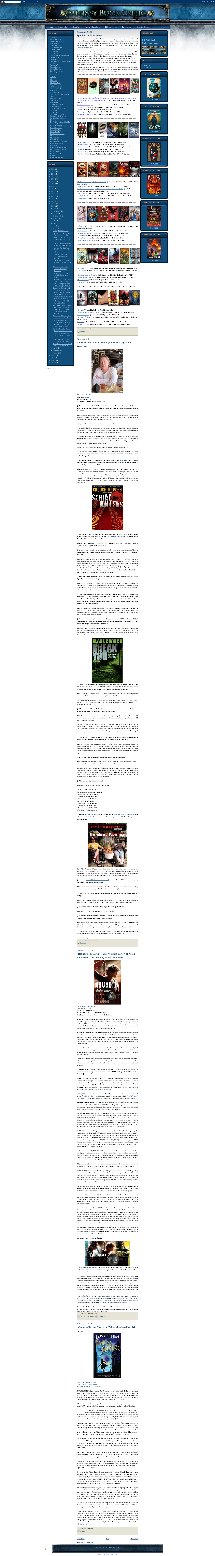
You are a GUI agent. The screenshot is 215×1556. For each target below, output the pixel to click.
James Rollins (121, 536)
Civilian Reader (55, 49)
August (55, 218)
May (54, 226)
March (55, 348)
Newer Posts (81, 1539)
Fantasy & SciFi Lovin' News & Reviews (60, 62)
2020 (52, 184)
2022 (52, 179)
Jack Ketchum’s (115, 619)
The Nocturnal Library (57, 134)
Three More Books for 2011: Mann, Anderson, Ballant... (62, 289)
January (55, 353)
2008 (52, 360)
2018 (52, 189)
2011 (52, 206)
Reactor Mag (54, 102)
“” (80, 107)
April (54, 228)
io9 (51, 79)
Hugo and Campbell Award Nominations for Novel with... (61, 250)
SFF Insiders (54, 112)
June (54, 223)
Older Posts (134, 1539)
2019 (52, 186)
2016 (52, 194)
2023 (52, 176)
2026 (52, 169)
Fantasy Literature (56, 69)
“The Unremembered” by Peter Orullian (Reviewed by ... (62, 335)
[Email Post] (98, 329)
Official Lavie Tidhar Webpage (86, 1382)
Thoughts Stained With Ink (58, 147)
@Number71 (54, 37)
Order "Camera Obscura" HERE (87, 1384)
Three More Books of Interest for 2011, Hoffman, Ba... (62, 345)
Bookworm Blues (55, 45)
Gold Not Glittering (56, 71)
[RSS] (45, 1549)
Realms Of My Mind (56, 104)
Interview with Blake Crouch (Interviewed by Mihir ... (62, 234)
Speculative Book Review (58, 116)
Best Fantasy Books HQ (57, 41)
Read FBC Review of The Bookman (88, 1386)
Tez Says (53, 120)
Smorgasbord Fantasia (57, 114)
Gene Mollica (108, 1089)
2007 (52, 363)
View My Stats (50, 368)
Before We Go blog (56, 39)
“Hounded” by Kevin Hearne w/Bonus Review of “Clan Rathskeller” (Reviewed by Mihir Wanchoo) (106, 955)
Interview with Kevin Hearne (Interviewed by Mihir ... (62, 280)
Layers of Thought (56, 87)
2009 (52, 358)
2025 (52, 171)
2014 (52, 199)
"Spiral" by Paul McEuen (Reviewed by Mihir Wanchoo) (61, 311)
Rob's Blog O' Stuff (56, 106)
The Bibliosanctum (56, 128)
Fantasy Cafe (54, 65)
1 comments (102, 1316)
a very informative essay (97, 619)
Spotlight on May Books (60, 231)
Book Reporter (54, 43)
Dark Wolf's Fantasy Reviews (59, 55)
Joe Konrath (89, 814)
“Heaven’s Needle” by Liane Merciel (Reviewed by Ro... (62, 293)
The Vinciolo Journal (56, 143)
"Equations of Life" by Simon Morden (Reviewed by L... (62, 298)
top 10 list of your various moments (97, 880)
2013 (52, 201)
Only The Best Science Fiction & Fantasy (60, 95)
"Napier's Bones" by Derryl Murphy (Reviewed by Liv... (62, 330)
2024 (52, 174)
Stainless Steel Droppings (58, 118)
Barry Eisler (111, 536)
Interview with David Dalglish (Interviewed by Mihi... (62, 325)
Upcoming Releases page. (85, 47)
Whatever (53, 155)
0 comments (83, 331)
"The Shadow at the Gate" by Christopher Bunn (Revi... (62, 340)
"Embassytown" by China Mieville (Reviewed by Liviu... (61, 275)
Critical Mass (54, 53)
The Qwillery (54, 138)
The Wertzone (54, 145)
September (56, 216)
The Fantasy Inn (55, 132)
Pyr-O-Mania (54, 100)
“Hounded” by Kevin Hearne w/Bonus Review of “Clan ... (62, 239)
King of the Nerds (55, 85)
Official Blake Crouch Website (86, 395)
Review (96, 401)
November (56, 211)
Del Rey (87, 1096)
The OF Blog (54, 136)
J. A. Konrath (122, 460)
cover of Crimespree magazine (124, 814)
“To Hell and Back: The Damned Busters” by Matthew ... (60, 269)
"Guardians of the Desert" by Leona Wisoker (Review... (62, 321)
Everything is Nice (56, 57)
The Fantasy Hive (55, 130)
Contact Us (147, 67)
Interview (97, 1015)
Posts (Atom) (90, 1542)
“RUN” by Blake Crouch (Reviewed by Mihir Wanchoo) (61, 256)
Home (107, 1539)
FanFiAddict (54, 59)
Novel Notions (54, 92)
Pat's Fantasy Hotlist (56, 98)
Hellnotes (53, 77)
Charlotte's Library (56, 47)
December (56, 208)
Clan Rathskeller (132, 1096)
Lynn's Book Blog (55, 88)
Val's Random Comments (58, 149)
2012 (52, 203)
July (54, 221)
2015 (52, 196)
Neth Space (53, 90)
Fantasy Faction (55, 67)
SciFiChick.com (55, 110)
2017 (52, 191)
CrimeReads (54, 51)
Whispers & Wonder (56, 157)
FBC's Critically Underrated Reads (150, 41)
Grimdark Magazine (56, 75)
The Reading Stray (56, 139)
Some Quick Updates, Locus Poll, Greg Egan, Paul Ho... (62, 285)
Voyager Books (55, 151)
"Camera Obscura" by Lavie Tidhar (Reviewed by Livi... (62, 245)
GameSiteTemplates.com (110, 1554)
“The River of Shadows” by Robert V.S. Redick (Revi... (62, 317)
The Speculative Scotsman (58, 141)
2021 (52, 181)
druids (85, 1316)
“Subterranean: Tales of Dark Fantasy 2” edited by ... (62, 302)
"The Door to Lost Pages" (85, 105)
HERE (87, 397)
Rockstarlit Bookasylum (57, 108)
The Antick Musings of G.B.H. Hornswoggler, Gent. (60, 123)
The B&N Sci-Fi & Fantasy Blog (60, 126)
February (56, 350)
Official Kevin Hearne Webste (86, 1006)
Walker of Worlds (55, 153)
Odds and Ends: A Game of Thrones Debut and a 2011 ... (62, 262)
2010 (52, 355)
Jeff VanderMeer (55, 83)
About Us (147, 65)
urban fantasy (91, 1316)
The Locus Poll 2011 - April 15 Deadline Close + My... (62, 306)
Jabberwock (53, 81)
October (55, 213)
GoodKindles (54, 73)
